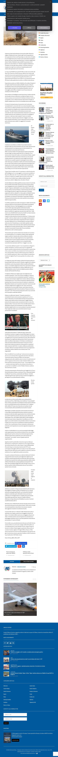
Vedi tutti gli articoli (21, 566)
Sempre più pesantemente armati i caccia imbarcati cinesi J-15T (26, 659)
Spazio (41, 37)
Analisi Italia (13, 671)
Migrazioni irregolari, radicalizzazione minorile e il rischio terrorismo (28, 666)
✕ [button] (50, 2)
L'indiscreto (43, 45)
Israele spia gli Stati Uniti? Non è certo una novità (50, 167)
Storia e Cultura (44, 57)
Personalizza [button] (44, 27)
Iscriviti (41, 190)
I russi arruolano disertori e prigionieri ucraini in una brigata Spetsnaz (46, 159)
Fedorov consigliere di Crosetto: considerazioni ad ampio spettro (27, 652)
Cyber (41, 40)
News (41, 42)
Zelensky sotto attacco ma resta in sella (50, 117)
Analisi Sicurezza (44, 33)
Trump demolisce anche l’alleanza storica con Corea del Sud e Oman (50, 151)
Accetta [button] (15, 27)
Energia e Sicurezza (45, 35)
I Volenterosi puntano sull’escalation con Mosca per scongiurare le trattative (46, 110)
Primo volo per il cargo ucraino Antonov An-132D (14, 612)
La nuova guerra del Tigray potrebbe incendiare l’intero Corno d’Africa (46, 126)
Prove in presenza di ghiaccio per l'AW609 (10, 552)
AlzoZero (42, 52)
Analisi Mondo (6, 688)
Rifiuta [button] (29, 27)
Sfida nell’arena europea (44, 284)
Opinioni (42, 49)
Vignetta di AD (43, 54)
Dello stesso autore (28, 561)
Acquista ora (15, 740)
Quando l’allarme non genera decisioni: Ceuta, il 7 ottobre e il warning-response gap (46, 135)
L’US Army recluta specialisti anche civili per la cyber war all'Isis (28, 553)
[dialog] (29, 15)
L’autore (12, 561)
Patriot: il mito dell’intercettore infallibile (50, 142)
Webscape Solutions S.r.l (31, 753)
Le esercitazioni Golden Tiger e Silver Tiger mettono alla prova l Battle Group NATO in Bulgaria (32, 673)
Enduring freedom (44, 47)
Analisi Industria (33, 688)
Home (5, 14)
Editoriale (12, 650)
